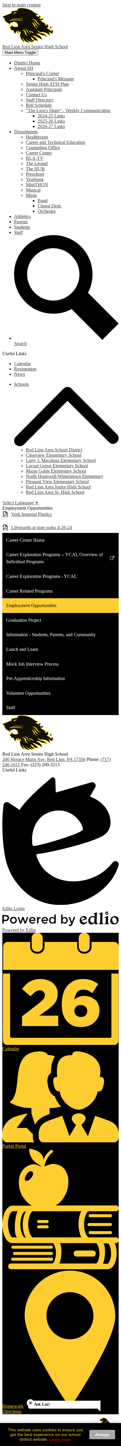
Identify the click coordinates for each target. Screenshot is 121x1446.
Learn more (60, 1439)
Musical (33, 189)
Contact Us (36, 94)
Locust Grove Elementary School (57, 465)
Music (31, 195)
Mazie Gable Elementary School (56, 470)
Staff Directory (39, 99)
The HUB (35, 168)
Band (43, 200)
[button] (23, 68)
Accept (102, 1434)
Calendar (22, 363)
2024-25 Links (51, 115)
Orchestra (47, 211)
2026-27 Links (51, 126)
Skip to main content (21, 4)
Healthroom (37, 136)
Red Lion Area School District (54, 449)
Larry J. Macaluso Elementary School (61, 460)
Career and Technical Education (55, 142)
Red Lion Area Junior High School (58, 486)
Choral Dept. (50, 205)
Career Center (39, 152)
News (19, 374)
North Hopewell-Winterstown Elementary (64, 476)
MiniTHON (37, 184)
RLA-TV (34, 158)
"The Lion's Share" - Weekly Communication (68, 110)
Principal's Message (56, 78)
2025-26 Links (51, 121)
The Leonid (37, 163)
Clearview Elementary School (53, 455)
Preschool (35, 174)
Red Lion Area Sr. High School (55, 492)
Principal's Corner (42, 73)
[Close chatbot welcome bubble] (30, 1403)
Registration (25, 368)
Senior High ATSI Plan (47, 84)
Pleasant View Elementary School (57, 481)
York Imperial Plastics (31, 514)
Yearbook (35, 179)
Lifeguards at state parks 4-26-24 (41, 527)
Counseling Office (43, 147)
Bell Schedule (39, 105)
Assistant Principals (44, 89)
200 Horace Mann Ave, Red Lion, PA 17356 (43, 759)
